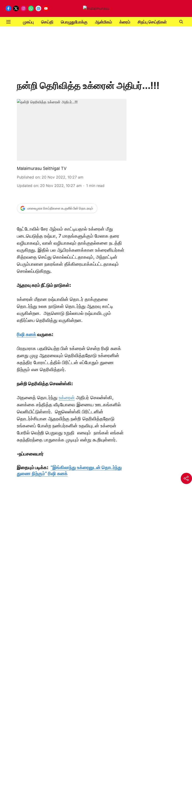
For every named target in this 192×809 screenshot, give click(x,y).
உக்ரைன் (67, 397)
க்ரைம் (124, 21)
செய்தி (47, 21)
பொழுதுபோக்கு (74, 21)
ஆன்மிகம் (103, 21)
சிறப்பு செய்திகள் (152, 21)
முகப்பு (28, 21)
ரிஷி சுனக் (26, 334)
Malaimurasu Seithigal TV (41, 168)
